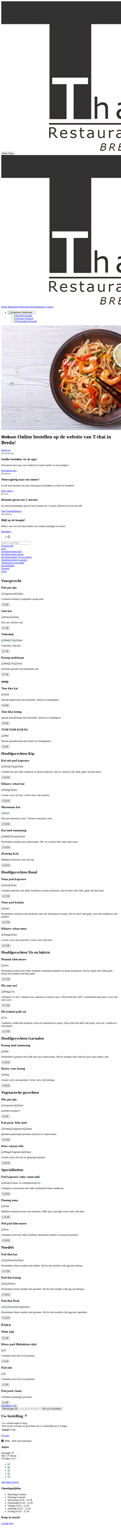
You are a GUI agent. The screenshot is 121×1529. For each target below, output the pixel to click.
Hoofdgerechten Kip (11, 551)
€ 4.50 (5, 1402)
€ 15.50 (6, 1318)
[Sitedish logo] (5, 1435)
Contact (49, 307)
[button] (60, 574)
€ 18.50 (6, 1062)
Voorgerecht (7, 546)
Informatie (24, 307)
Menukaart (13, 307)
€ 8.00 (5, 705)
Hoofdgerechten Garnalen (14, 560)
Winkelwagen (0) (10, 1409)
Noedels (5, 568)
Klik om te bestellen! (30, 1409)
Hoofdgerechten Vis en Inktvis (16, 557)
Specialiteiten (7, 565)
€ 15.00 (6, 1140)
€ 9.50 (5, 723)
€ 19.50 (6, 1194)
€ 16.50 (6, 777)
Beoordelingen (38, 307)
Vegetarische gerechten (12, 562)
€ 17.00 (6, 896)
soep (3, 548)
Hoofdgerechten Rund (12, 554)
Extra (4, 571)
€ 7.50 (5, 628)
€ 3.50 (5, 1361)
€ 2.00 (5, 1338)
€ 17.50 (6, 979)
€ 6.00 (5, 605)
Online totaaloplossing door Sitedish (19, 1526)
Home (4, 307)
